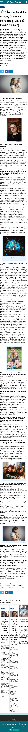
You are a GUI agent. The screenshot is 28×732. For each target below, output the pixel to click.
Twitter (2, 587)
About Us (15, 719)
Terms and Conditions (14, 721)
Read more (16, 729)
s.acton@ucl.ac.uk (7, 585)
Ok (10, 729)
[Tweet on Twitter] (2, 71)
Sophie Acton (4, 66)
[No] (26, 726)
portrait (3, 7)
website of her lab (19, 587)
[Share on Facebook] (7, 71)
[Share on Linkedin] (11, 71)
